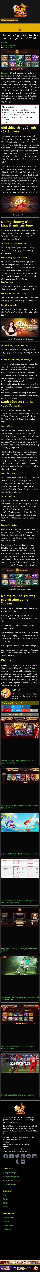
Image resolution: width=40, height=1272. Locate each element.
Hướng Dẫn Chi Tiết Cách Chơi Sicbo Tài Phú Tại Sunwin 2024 (19, 807)
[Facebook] (5, 1156)
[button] (37, 25)
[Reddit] (28, 1156)
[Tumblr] (17, 1161)
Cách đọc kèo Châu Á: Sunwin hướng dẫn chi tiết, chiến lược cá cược (19, 901)
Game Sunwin (8, 47)
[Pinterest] (22, 1156)
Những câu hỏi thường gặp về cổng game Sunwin (18, 118)
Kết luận (6, 122)
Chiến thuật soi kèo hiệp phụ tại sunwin (17, 1095)
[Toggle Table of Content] (35, 107)
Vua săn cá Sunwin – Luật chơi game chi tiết (19, 854)
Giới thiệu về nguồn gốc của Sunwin (16, 110)
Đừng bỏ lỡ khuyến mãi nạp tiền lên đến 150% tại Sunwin (17, 1047)
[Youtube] (11, 1156)
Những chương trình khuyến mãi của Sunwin (19, 112)
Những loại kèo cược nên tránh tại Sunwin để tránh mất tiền (20, 998)
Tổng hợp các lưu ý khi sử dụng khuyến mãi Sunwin (19, 950)
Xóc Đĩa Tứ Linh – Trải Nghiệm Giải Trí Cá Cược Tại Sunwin (18, 762)
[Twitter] (17, 1156)
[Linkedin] (34, 1156)
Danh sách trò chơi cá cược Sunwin (16, 115)
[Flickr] (22, 1161)
